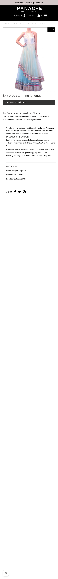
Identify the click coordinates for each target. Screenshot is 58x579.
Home (5, 23)
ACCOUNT (18, 16)
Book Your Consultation (15, 102)
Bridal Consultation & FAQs (16, 179)
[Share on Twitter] (19, 192)
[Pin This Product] (24, 192)
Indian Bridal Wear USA (14, 175)
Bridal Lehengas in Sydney (16, 171)
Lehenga (13, 23)
